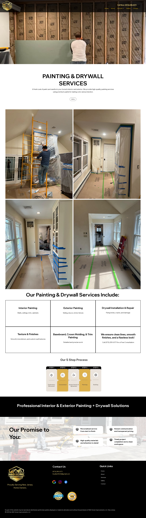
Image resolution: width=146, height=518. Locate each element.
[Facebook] (66, 482)
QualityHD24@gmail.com (61, 474)
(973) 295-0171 (130, 5)
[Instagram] (60, 482)
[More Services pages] (123, 8)
